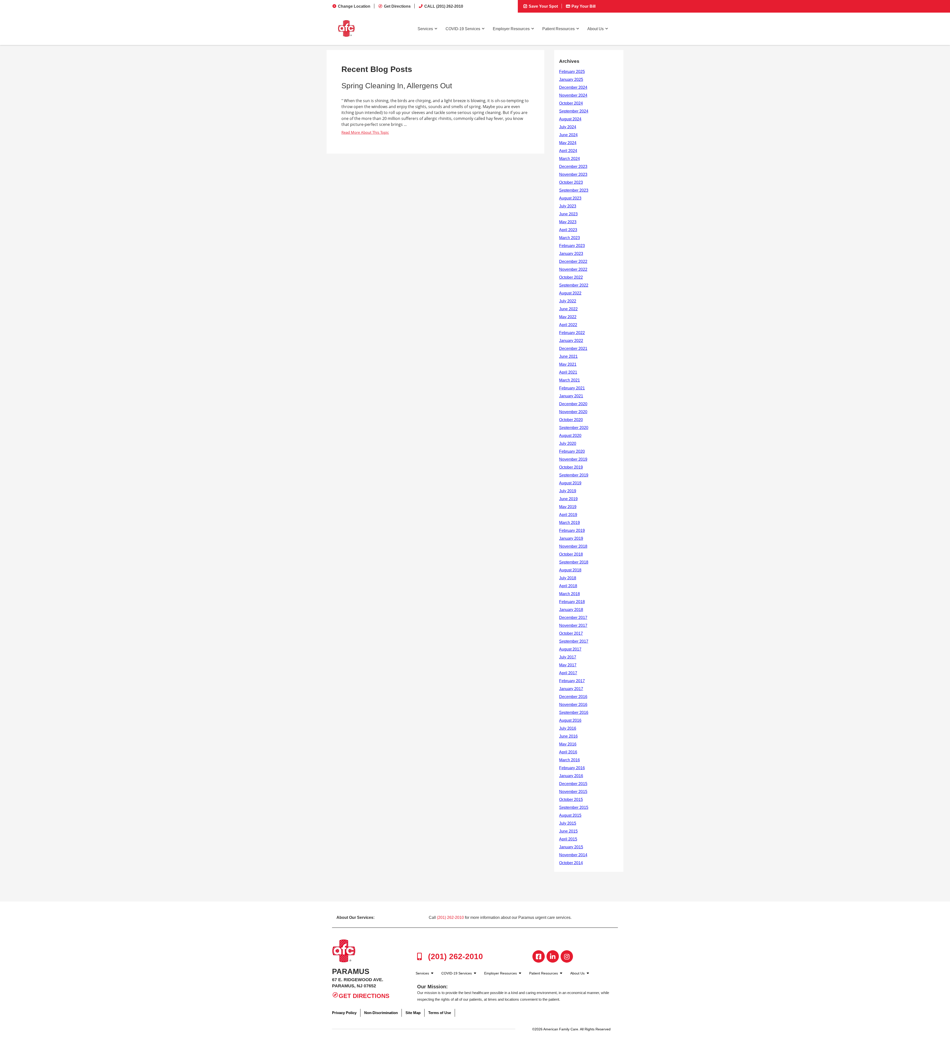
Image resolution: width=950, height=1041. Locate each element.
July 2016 (567, 728)
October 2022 (571, 277)
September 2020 (573, 428)
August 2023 (570, 198)
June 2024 (568, 135)
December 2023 (573, 166)
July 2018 (567, 578)
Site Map (413, 1013)
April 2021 (568, 372)
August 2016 (570, 720)
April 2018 (568, 586)
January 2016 (571, 776)
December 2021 (573, 348)
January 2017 (571, 689)
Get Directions (397, 6)
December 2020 (573, 404)
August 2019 (570, 483)
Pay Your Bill (582, 6)
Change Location (354, 6)
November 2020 (573, 412)
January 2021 (571, 396)
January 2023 (571, 253)
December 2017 (573, 617)
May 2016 (567, 744)
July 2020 (567, 443)
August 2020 (570, 435)
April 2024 (568, 151)
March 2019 (569, 522)
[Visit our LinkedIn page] (552, 956)
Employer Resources (511, 29)
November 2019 (573, 459)
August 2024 (570, 119)
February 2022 (572, 333)
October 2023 (571, 182)
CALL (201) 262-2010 (443, 6)
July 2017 (567, 657)
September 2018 (573, 562)
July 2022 (567, 301)
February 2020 (572, 451)
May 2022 (567, 317)
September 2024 (573, 111)
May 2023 (567, 222)
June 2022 (568, 309)
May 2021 (567, 364)
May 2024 (567, 143)
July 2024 (567, 127)
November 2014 (573, 855)
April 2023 (568, 230)
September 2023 (573, 190)
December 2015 (573, 784)
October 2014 (571, 863)
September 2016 (573, 712)
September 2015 (573, 807)
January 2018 (571, 610)
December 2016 (573, 697)
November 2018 (573, 546)
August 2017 (570, 649)
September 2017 (573, 641)
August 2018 (570, 570)
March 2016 (569, 760)
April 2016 (568, 752)
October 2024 (571, 103)
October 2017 (571, 633)
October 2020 (571, 420)
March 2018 (569, 594)
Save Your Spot (543, 6)
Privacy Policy (344, 1013)
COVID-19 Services (463, 29)
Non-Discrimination (381, 1013)
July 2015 (567, 823)
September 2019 (573, 475)
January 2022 (571, 341)
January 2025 (571, 79)
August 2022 (570, 293)
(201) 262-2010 (450, 917)
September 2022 (573, 285)
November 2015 (573, 792)
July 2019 (567, 491)
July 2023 (567, 206)
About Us (595, 29)
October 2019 (571, 467)
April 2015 (568, 839)
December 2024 (573, 87)
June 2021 (568, 356)
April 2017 (568, 673)
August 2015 (570, 815)
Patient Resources (558, 29)
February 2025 (572, 71)
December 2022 (573, 261)
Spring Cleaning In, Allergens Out (396, 86)
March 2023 (569, 238)
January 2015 (571, 847)
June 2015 (568, 831)
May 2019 (567, 507)
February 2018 (572, 602)
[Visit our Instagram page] (567, 956)
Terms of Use (439, 1013)
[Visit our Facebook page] (538, 956)
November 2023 (573, 174)
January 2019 (571, 538)
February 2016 (572, 768)
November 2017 (573, 625)
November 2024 (573, 95)
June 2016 (568, 736)
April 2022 (568, 325)
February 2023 (572, 246)
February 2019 (572, 530)
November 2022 (573, 269)
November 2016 (573, 704)
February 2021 (572, 388)
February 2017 (572, 681)
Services (425, 29)
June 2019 (568, 499)
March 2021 (569, 380)
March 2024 (569, 159)
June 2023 (568, 214)
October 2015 (571, 799)
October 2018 (571, 554)
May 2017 (567, 665)
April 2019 (568, 515)
